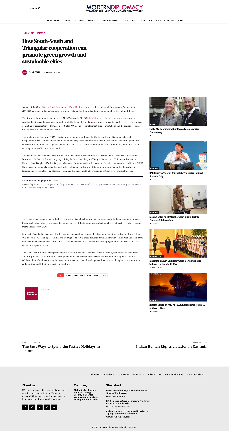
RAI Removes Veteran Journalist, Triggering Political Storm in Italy (127, 402)
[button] (35, 8)
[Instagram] (32, 407)
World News (154, 168)
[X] (31, 80)
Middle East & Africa (157, 256)
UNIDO (103, 275)
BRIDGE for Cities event (92, 118)
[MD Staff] (25, 72)
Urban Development (34, 33)
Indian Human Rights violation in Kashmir (171, 347)
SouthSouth (78, 275)
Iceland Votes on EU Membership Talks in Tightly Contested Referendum (127, 412)
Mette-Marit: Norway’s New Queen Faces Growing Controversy (126, 391)
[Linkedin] (43, 80)
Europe (152, 124)
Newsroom (153, 136)
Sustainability (92, 275)
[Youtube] (54, 407)
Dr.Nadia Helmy (155, 268)
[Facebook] (25, 80)
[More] (61, 80)
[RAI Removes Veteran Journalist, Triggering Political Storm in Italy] (178, 155)
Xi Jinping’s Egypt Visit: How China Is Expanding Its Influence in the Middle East (175, 262)
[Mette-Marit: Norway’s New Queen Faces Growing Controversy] (178, 111)
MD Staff (36, 72)
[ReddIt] (49, 80)
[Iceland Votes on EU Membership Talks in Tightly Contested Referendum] (178, 199)
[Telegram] (55, 80)
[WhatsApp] (37, 80)
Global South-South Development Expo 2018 (58, 107)
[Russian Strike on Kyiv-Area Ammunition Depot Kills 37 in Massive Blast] (178, 287)
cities (68, 275)
